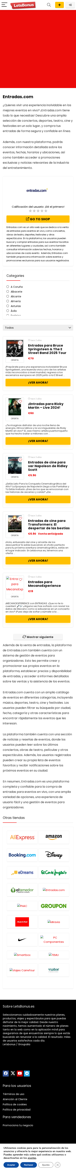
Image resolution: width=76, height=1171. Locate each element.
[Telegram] (27, 1073)
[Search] (48, 5)
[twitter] (13, 1073)
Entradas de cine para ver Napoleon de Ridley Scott (48, 466)
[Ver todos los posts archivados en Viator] (54, 970)
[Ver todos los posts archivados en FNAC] (22, 906)
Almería (16, 301)
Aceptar (11, 1164)
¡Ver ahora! (38, 382)
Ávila (14, 311)
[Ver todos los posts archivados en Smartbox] (22, 955)
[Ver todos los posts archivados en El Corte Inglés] (54, 872)
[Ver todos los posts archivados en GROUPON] (54, 906)
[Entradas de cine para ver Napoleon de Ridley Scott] (15, 465)
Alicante (16, 296)
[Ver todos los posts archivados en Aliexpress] (22, 837)
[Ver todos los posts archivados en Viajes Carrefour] (22, 970)
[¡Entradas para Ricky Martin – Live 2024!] (15, 407)
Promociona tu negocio (18, 1125)
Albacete (16, 291)
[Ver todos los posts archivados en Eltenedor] (22, 889)
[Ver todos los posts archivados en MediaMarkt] (22, 921)
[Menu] (4, 5)
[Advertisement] (38, 50)
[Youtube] (20, 1073)
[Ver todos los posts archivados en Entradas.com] (54, 889)
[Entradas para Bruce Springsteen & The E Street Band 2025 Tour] (15, 348)
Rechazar (28, 1164)
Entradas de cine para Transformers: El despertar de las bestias (49, 524)
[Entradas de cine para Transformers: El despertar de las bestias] (15, 523)
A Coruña (17, 287)
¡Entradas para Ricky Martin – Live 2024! (45, 406)
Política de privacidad (16, 1109)
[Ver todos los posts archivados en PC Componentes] (54, 939)
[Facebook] (6, 1073)
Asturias (16, 306)
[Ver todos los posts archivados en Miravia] (54, 921)
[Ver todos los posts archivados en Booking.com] (22, 855)
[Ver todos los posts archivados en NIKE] (22, 939)
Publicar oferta (59, 5)
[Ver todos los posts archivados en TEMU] (54, 955)
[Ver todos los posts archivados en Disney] (54, 855)
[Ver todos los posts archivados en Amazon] (54, 837)
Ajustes (46, 1164)
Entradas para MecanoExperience (44, 584)
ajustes (32, 1158)
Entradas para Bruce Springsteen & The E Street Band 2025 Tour (47, 349)
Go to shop (39, 219)
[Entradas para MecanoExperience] (15, 585)
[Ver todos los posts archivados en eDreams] (22, 872)
